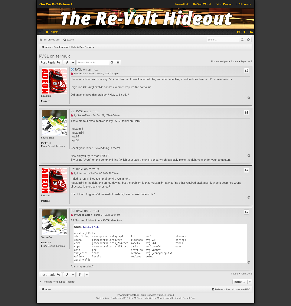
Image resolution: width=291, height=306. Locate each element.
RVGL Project (223, 4)
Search (70, 39)
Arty (107, 298)
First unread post (51, 39)
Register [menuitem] (252, 32)
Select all (91, 226)
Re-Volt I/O (182, 4)
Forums (53, 31)
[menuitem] (238, 32)
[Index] (145, 18)
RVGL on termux (54, 56)
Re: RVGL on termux (85, 111)
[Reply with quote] (246, 70)
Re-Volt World (202, 4)
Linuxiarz (46, 96)
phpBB (133, 295)
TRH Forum (243, 4)
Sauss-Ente (47, 137)
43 (49, 143)
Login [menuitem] (245, 32)
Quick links (40, 32)
